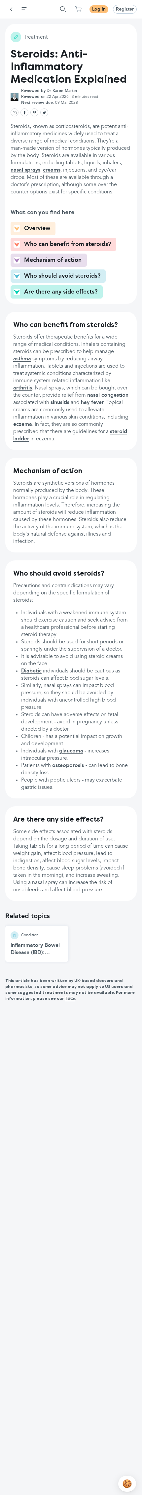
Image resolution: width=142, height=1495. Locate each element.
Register (125, 9)
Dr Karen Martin (62, 91)
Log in (99, 9)
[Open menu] (24, 9)
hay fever (92, 402)
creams (51, 170)
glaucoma (71, 751)
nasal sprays (25, 170)
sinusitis (60, 402)
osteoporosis (68, 765)
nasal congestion (107, 395)
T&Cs (70, 999)
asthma (22, 359)
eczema (22, 424)
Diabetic (31, 671)
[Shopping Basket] (78, 9)
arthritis (22, 388)
